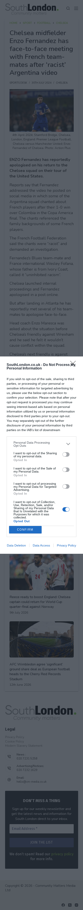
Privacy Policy (66, 545)
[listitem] (41, 444)
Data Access (41, 545)
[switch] (65, 454)
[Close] (74, 365)
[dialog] (41, 455)
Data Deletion (16, 545)
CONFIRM (25, 529)
